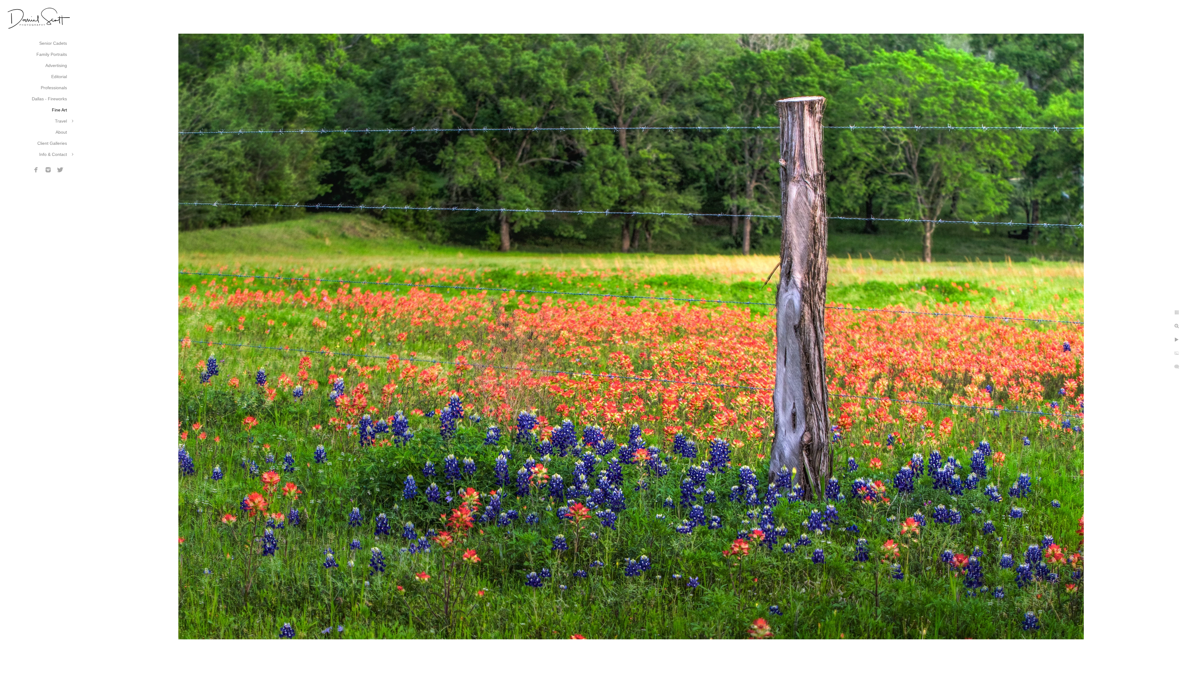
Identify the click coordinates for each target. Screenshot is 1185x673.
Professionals (54, 87)
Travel (61, 121)
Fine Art (59, 109)
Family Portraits (51, 54)
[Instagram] (48, 170)
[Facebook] (36, 170)
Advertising (56, 65)
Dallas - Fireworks (49, 98)
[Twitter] (60, 170)
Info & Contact (53, 154)
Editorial (59, 76)
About (61, 132)
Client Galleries (52, 143)
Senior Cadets (53, 43)
